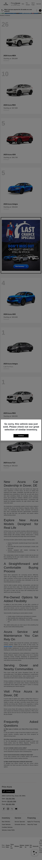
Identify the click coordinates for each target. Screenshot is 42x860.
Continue (21, 435)
